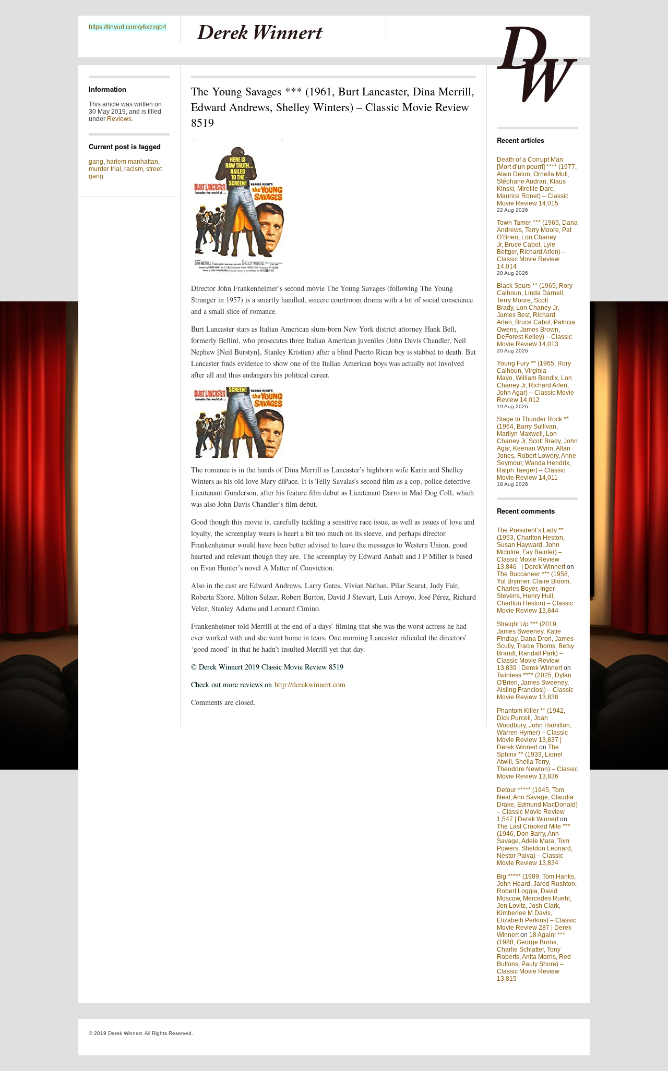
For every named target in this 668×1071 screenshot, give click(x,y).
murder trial (105, 169)
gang (96, 161)
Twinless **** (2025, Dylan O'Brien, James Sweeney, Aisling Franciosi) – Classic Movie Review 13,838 (535, 686)
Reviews (119, 119)
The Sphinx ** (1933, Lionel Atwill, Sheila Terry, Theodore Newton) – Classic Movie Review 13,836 (537, 762)
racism (133, 169)
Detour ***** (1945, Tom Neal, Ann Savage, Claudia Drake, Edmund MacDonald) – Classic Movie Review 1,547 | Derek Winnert (537, 804)
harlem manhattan (132, 161)
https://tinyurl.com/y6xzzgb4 (127, 27)
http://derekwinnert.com (310, 684)
